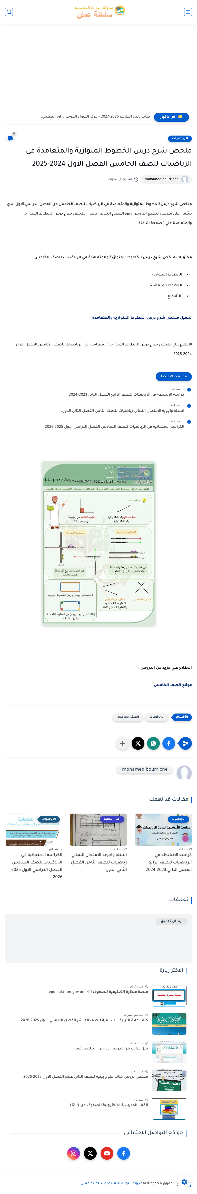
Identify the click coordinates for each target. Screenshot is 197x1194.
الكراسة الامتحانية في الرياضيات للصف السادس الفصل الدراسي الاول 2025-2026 (114, 427)
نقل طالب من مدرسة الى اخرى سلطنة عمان (110, 1049)
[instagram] (73, 1153)
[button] (168, 743)
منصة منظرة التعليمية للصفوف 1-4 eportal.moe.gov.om (98, 992)
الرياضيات (180, 138)
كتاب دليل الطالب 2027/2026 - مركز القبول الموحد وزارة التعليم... (95, 117)
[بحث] (9, 12)
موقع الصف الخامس (173, 685)
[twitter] (90, 1153)
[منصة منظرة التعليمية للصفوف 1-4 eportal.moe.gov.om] (169, 995)
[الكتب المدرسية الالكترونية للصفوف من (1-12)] (169, 1109)
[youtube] (107, 1153)
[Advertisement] (98, 70)
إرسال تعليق (172, 921)
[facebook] (123, 1153)
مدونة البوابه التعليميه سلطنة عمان (111, 1184)
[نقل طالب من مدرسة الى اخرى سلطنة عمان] (169, 1052)
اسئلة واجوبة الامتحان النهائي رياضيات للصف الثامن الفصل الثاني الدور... (122, 411)
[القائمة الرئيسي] (188, 12)
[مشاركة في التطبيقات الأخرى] (122, 743)
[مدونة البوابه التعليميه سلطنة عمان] (98, 12)
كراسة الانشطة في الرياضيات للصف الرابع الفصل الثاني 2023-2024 (126, 395)
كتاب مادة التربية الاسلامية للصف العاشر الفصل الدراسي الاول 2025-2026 (84, 1021)
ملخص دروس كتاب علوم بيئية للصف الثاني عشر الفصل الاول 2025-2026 (85, 1077)
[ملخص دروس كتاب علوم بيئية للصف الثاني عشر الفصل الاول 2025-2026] (169, 1080)
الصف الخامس (128, 717)
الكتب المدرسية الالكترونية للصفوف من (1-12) (109, 1105)
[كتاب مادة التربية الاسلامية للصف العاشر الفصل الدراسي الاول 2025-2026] (169, 1024)
